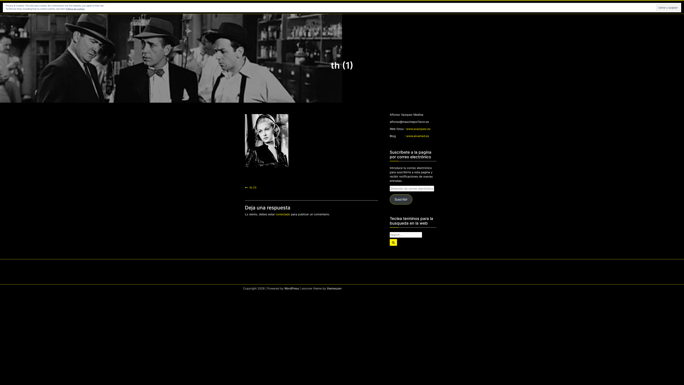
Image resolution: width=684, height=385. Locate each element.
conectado (283, 214)
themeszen (334, 288)
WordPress (291, 288)
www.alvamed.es (417, 136)
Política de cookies (75, 8)
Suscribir (401, 199)
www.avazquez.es (418, 129)
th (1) (253, 187)
